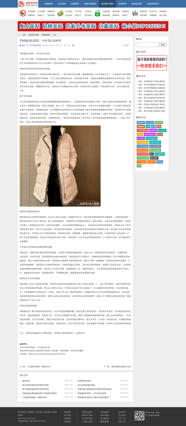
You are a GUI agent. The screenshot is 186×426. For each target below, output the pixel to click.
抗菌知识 (115, 15)
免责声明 (121, 412)
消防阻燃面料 (149, 134)
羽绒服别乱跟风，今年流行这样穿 (92, 393)
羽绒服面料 (46, 35)
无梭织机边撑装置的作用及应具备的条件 (95, 389)
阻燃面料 (49, 4)
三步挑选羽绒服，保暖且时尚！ (39, 367)
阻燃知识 (31, 15)
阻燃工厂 (41, 15)
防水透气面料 (87, 418)
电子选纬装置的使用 (86, 385)
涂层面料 (123, 4)
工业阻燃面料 (142, 142)
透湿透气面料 (107, 4)
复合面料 (62, 4)
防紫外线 (158, 123)
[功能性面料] (19, 34)
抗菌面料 (75, 4)
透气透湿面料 (155, 150)
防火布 (159, 134)
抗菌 (159, 127)
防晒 (148, 127)
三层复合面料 (87, 422)
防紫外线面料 (90, 4)
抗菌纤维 (151, 162)
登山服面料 (104, 418)
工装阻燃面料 (142, 130)
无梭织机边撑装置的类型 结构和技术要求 (39, 393)
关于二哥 (121, 418)
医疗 (151, 154)
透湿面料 (154, 158)
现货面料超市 (153, 4)
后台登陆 (121, 415)
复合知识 (68, 15)
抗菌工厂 (125, 15)
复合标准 (88, 15)
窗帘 (139, 166)
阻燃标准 (51, 11)
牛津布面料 (141, 162)
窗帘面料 (143, 15)
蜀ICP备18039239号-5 (38, 421)
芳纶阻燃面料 (151, 138)
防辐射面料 (137, 4)
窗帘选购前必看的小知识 (121, 367)
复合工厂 (78, 15)
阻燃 (153, 127)
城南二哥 (24, 45)
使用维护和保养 (84, 381)
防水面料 (140, 138)
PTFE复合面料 (143, 158)
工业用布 (162, 130)
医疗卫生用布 (142, 154)
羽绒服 (126, 45)
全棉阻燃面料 (142, 150)
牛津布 (140, 134)
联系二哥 (121, 422)
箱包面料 (163, 11)
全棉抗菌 (106, 11)
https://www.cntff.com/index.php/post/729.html (46, 354)
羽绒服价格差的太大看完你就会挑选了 (94, 397)
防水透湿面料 (155, 146)
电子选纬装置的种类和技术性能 (35, 385)
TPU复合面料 (142, 146)
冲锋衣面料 (104, 415)
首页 (24, 35)
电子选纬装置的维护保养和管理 (35, 389)
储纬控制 (26, 381)
